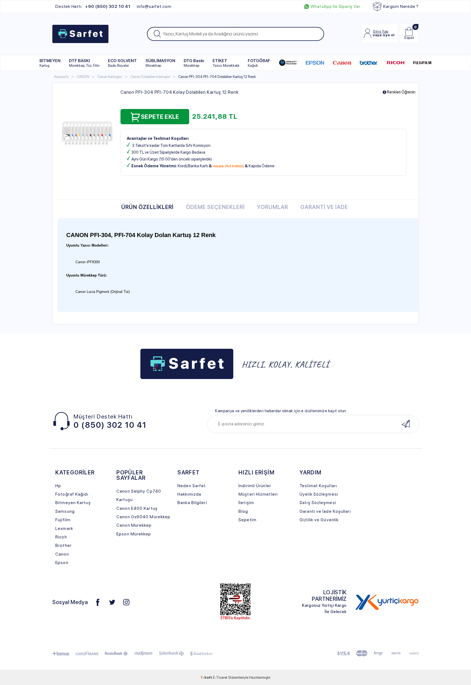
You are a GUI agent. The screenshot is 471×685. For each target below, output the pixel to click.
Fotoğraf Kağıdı (71, 494)
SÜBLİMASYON (160, 63)
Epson (61, 562)
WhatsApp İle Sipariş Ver (335, 6)
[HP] (288, 62)
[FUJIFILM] (422, 62)
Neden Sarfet (191, 485)
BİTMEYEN (50, 63)
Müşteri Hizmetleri (258, 494)
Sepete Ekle (160, 116)
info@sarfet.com (154, 6)
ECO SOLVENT (122, 63)
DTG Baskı (194, 63)
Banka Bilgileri (192, 502)
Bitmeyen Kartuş (72, 502)
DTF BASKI (84, 63)
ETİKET (226, 63)
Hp (58, 485)
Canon (62, 554)
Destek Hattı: (92, 6)
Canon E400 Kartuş (137, 508)
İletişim (246, 502)
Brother (63, 545)
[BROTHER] (369, 62)
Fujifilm (63, 519)
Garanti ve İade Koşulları (325, 511)
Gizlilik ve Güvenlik (319, 519)
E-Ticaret (220, 677)
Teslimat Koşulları (318, 485)
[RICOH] (396, 62)
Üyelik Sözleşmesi (319, 494)
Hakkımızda (189, 494)
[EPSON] (315, 62)
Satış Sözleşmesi (318, 502)
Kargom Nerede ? (401, 6)
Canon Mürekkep (134, 525)
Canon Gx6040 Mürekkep (143, 516)
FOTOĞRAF (259, 63)
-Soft (206, 677)
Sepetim (247, 519)
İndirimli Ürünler (254, 485)
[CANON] (342, 62)
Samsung (65, 511)
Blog (243, 511)
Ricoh (61, 536)
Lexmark (64, 528)
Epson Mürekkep (133, 534)
